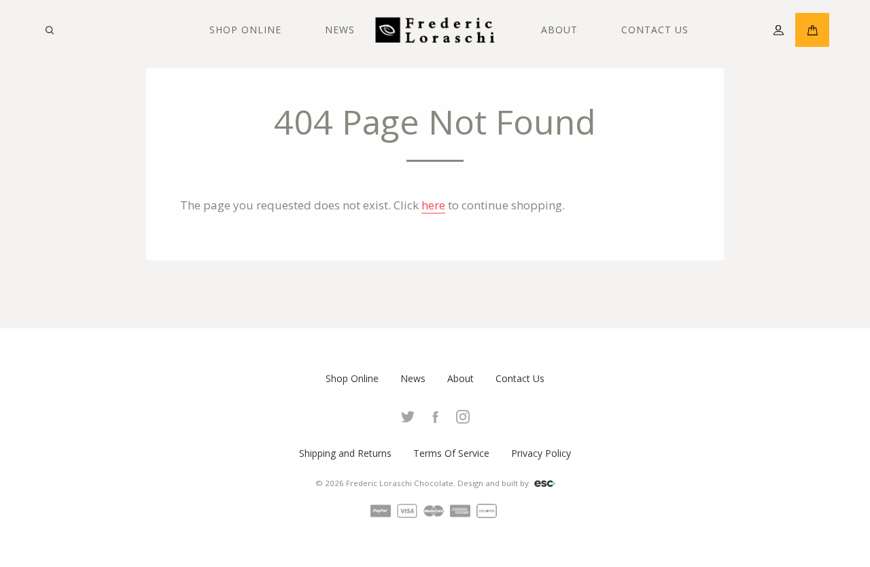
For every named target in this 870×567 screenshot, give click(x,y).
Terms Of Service (451, 453)
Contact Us (655, 29)
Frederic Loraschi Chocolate (399, 483)
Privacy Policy (541, 453)
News (340, 29)
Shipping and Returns (345, 453)
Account (778, 30)
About (559, 29)
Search (49, 30)
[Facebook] (437, 415)
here (433, 205)
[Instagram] (463, 415)
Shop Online (245, 29)
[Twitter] (408, 415)
